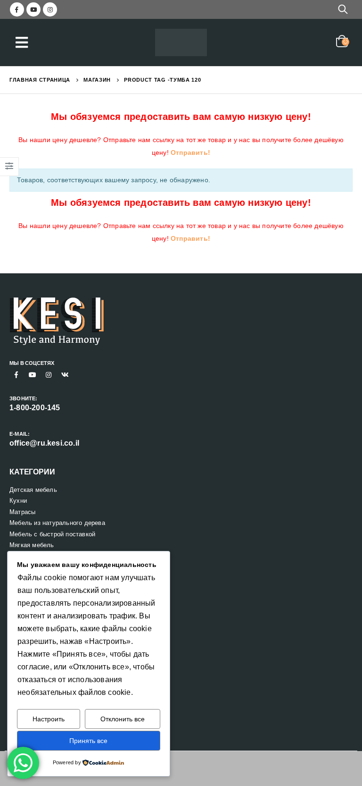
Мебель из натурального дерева (57, 522)
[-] (181, 43)
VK (65, 375)
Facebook (16, 375)
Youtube (32, 375)
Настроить (49, 719)
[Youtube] (33, 9)
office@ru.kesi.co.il (44, 443)
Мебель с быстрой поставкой (52, 534)
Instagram (48, 375)
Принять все (88, 740)
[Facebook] (17, 9)
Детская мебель (33, 489)
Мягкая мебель (31, 545)
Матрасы (22, 512)
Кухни (18, 500)
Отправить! (190, 152)
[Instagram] (50, 9)
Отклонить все (122, 719)
